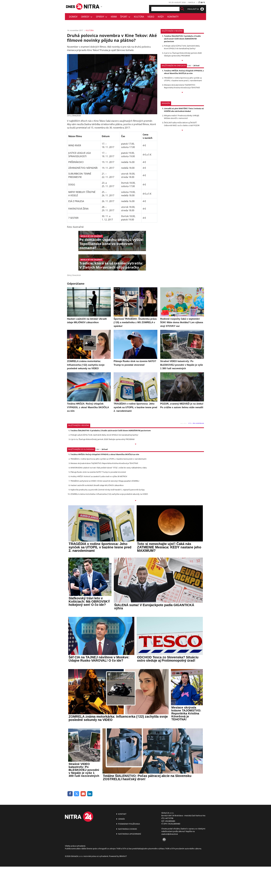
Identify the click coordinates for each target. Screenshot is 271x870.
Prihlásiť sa (193, 9)
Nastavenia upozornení (129, 834)
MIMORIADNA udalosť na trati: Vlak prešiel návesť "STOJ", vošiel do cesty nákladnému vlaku (108, 467)
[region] (101, 6)
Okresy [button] (85, 16)
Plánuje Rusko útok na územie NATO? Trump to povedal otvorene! (98, 472)
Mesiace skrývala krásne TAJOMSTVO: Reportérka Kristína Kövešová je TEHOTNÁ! (182, 86)
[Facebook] (70, 794)
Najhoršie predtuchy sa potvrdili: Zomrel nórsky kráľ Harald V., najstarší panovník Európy (107, 489)
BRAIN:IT (123, 856)
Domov (73, 16)
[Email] (83, 794)
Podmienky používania (129, 824)
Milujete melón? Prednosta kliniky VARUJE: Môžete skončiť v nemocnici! (181, 116)
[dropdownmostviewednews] (182, 61)
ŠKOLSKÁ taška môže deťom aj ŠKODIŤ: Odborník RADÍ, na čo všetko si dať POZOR (181, 124)
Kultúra (139, 16)
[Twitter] (77, 794)
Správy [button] (100, 16)
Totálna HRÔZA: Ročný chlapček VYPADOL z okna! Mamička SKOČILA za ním (184, 72)
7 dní (189, 65)
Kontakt (122, 814)
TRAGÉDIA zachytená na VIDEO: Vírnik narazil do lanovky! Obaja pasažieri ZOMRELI (104, 481)
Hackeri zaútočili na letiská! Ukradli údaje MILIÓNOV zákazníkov (97, 485)
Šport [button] (124, 16)
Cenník (121, 819)
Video (150, 16)
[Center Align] (182, 9)
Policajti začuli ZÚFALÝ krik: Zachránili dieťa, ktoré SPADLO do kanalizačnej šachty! (182, 47)
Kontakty (173, 16)
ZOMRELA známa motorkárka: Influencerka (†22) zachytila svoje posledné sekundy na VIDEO (109, 494)
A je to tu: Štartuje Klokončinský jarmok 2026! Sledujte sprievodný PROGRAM (183, 54)
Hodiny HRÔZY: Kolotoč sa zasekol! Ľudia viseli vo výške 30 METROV (98, 476)
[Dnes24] (92, 6)
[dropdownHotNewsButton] (182, 130)
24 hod (196, 65)
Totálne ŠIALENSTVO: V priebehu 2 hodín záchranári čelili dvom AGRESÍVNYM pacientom (182, 39)
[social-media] (163, 839)
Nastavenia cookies (127, 829)
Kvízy (161, 16)
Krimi (114, 16)
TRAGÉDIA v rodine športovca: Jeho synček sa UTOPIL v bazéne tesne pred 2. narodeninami (183, 79)
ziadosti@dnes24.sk (169, 834)
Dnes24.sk (76, 115)
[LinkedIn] (90, 794)
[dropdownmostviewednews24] (182, 93)
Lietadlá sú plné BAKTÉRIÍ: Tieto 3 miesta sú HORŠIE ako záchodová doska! (184, 109)
